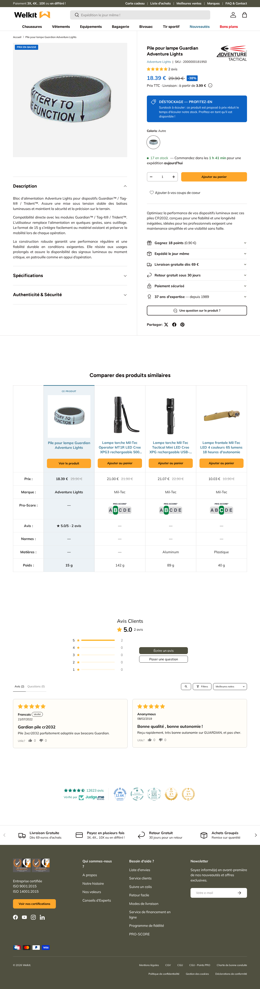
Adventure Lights (159, 62)
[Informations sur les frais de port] (210, 85)
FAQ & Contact (236, 3)
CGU (180, 965)
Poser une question (163, 659)
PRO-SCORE (139, 934)
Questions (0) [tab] (36, 686)
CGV (168, 965)
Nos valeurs (91, 892)
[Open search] (186, 686)
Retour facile (139, 895)
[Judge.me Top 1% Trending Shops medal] (188, 794)
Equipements (91, 27)
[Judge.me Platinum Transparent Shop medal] (137, 794)
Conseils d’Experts (96, 900)
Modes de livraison (143, 903)
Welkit (26, 965)
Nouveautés (200, 27)
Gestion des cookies (197, 973)
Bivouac (146, 27)
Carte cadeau (135, 3)
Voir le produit (69, 463)
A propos (89, 875)
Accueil (17, 37)
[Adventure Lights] (232, 53)
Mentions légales (149, 965)
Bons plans (229, 27)
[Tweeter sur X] (166, 325)
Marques (213, 3)
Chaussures (32, 27)
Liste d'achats (160, 3)
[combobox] (140, 15)
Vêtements (61, 27)
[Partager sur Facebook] (174, 325)
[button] (244, 14)
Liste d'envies (139, 870)
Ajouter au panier (214, 177)
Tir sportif (171, 27)
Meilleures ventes (189, 3)
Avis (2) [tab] (19, 686)
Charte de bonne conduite (232, 965)
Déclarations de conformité (231, 973)
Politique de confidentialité (163, 973)
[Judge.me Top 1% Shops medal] (171, 794)
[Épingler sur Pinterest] (182, 325)
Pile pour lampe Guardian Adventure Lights (50, 37)
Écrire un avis (164, 651)
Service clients (140, 878)
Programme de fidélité (146, 925)
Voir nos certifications (34, 904)
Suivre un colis (140, 887)
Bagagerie (120, 27)
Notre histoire (93, 883)
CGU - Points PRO (199, 965)
